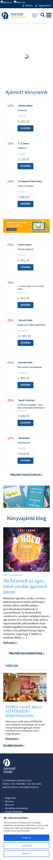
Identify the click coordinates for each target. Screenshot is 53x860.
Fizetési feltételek (13, 811)
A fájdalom (22, 148)
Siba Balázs (24, 438)
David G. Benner (26, 400)
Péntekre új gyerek (25, 249)
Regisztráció (43, 5)
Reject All (27, 853)
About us (9, 801)
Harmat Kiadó (25, 320)
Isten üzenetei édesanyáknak (30, 367)
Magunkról (10, 798)
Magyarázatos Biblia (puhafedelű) (31, 325)
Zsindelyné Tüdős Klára (30, 181)
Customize (26, 845)
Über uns (9, 804)
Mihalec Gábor (25, 105)
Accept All (26, 837)
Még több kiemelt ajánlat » (26, 474)
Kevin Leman (24, 244)
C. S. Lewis (23, 143)
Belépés (28, 5)
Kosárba (25, 128)
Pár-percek (22, 110)
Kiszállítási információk (16, 808)
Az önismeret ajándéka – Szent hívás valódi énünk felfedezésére (31, 406)
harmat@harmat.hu (29, 787)
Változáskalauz (24, 442)
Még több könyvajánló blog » (26, 653)
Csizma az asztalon (25, 186)
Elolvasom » (10, 643)
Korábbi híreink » (13, 745)
